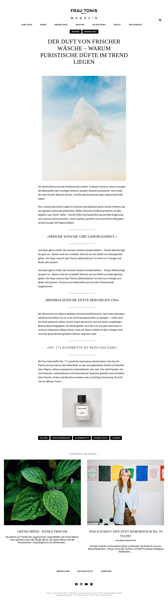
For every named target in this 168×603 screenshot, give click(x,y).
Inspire (80, 25)
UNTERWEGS (135, 25)
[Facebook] (76, 584)
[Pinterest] (91, 584)
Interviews (99, 25)
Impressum (62, 571)
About (117, 25)
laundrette (82, 438)
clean (44, 438)
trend (116, 438)
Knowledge (61, 25)
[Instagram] (81, 584)
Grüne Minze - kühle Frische (42, 531)
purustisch (101, 438)
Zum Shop (27, 25)
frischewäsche (62, 438)
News (43, 25)
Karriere (106, 571)
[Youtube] (86, 584)
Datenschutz (85, 571)
